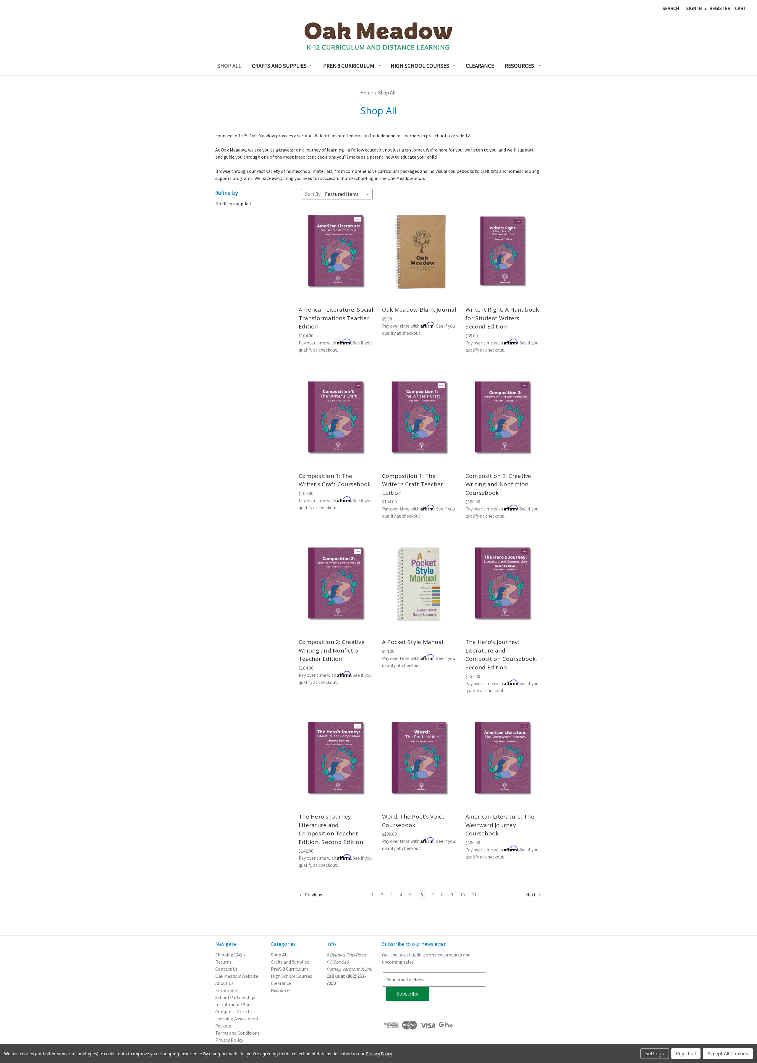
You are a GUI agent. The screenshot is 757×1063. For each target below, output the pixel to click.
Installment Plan (232, 1004)
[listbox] (348, 194)
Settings (655, 1053)
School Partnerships (235, 997)
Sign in (694, 8)
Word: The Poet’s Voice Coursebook (413, 821)
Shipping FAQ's (230, 955)
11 (474, 895)
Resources (519, 65)
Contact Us (226, 969)
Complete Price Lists (236, 1011)
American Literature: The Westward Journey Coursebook (499, 825)
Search (671, 8)
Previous (313, 895)
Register (719, 8)
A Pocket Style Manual (412, 642)
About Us (224, 983)
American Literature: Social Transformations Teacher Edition (336, 318)
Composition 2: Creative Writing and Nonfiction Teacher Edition (332, 650)
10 (462, 895)
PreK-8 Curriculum (348, 65)
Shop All (229, 65)
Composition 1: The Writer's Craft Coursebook (335, 480)
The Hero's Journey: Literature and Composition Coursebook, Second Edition (501, 654)
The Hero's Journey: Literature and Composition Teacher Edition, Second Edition (331, 829)
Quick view (336, 245)
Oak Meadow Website (236, 976)
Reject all (686, 1053)
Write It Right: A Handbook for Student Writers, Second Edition (502, 318)
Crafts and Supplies (279, 65)
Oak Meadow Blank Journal (419, 309)
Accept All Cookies (728, 1053)
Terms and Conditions (237, 1033)
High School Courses (420, 65)
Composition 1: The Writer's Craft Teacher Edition (412, 484)
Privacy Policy (229, 1040)
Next (531, 895)
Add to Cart (336, 257)
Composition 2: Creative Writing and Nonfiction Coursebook (498, 484)
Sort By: (313, 194)
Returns (223, 962)
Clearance (480, 65)
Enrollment (227, 990)
